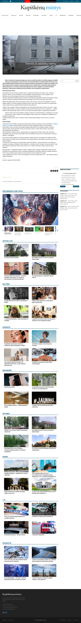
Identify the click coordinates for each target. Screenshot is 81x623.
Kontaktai (76, 1)
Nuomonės (7, 370)
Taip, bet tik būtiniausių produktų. (68, 177)
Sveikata (6, 327)
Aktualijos (8, 241)
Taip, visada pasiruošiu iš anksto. (68, 175)
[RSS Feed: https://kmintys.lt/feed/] (3, 612)
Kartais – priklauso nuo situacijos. (68, 179)
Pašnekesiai (11, 620)
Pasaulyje (7, 543)
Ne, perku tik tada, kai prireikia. (68, 184)
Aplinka (6, 414)
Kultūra (6, 284)
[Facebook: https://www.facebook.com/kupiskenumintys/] (10, 1)
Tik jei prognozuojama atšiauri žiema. (69, 180)
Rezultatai (76, 186)
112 (4, 500)
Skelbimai (5, 620)
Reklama (71, 1)
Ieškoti (77, 80)
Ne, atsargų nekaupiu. (66, 182)
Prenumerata (65, 1)
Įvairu (5, 457)
